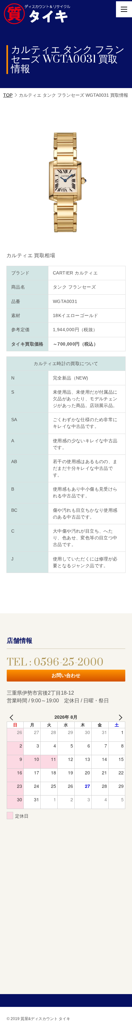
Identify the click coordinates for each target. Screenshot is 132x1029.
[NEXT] (119, 717)
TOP (7, 95)
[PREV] (13, 717)
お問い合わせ (66, 675)
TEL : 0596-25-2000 (55, 662)
